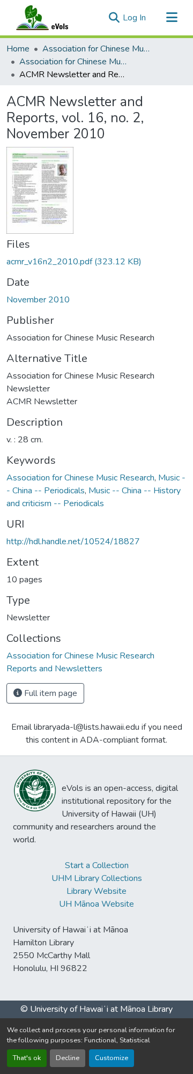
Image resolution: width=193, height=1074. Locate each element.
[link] (96, 261)
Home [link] (17, 49)
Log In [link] (134, 18)
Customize (111, 1058)
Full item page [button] (49, 693)
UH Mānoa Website (96, 904)
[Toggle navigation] (172, 18)
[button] (52, 17)
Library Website (96, 891)
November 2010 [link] (38, 300)
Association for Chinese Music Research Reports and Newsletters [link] (73, 62)
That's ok (27, 1058)
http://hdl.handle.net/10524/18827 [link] (73, 541)
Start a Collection (97, 865)
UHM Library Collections (96, 878)
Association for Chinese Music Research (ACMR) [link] (96, 49)
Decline (67, 1058)
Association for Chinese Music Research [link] (80, 478)
